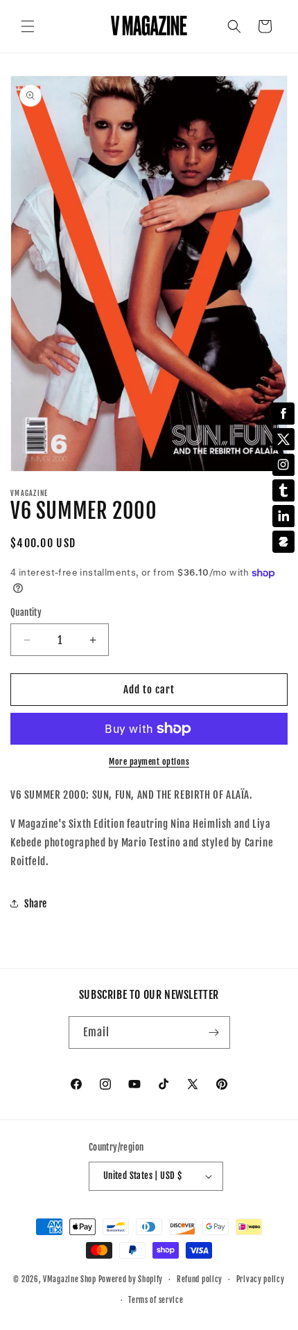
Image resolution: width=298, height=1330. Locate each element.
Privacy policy (260, 1279)
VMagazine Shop (69, 1279)
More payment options (149, 761)
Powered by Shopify (131, 1279)
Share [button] (35, 904)
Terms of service (155, 1300)
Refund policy (199, 1279)
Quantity (26, 612)
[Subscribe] (214, 1032)
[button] (27, 26)
